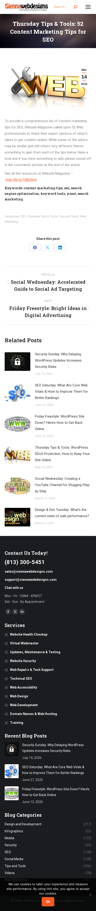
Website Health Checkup (28, 634)
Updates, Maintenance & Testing (35, 652)
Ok (48, 902)
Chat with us (14, 588)
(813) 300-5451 (25, 562)
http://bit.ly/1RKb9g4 (21, 180)
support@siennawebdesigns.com (31, 579)
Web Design (19, 696)
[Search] (75, 7)
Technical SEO (21, 678)
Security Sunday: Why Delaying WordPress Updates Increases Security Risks (58, 360)
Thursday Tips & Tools (42, 216)
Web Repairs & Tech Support (32, 670)
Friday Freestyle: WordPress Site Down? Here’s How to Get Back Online (59, 422)
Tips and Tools (69, 216)
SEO (23, 216)
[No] (90, 894)
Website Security (23, 661)
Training (16, 723)
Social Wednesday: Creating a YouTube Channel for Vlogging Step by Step (62, 485)
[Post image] (17, 361)
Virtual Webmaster (24, 643)
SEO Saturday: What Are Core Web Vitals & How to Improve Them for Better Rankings (61, 391)
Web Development (24, 705)
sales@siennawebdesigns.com (29, 571)
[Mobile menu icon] (88, 7)
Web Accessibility (23, 687)
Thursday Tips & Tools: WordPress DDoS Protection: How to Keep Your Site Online (62, 453)
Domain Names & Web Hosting (33, 714)
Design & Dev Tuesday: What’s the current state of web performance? (62, 513)
